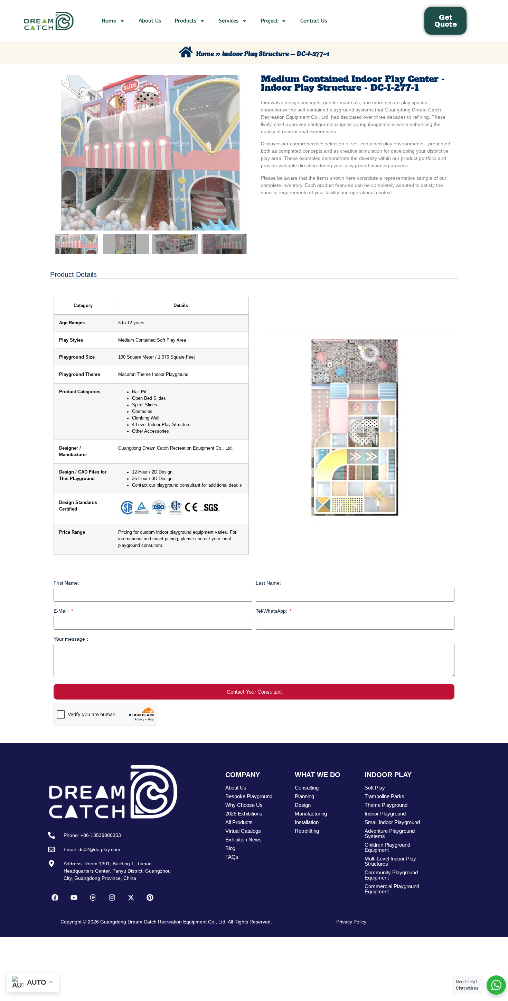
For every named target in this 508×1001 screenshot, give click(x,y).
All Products (239, 822)
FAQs (231, 857)
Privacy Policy (351, 922)
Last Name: (268, 583)
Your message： (72, 639)
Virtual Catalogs (243, 831)
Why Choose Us (244, 805)
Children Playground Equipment (387, 847)
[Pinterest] (150, 897)
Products (185, 21)
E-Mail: (62, 611)
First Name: (66, 583)
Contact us (313, 21)
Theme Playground (386, 805)
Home (109, 21)
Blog (230, 848)
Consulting (307, 788)
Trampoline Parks (384, 796)
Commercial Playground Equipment (392, 888)
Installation (307, 822)
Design (303, 805)
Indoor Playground (385, 814)
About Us (150, 21)
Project (269, 21)
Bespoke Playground (248, 796)
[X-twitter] (131, 897)
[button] (60, 152)
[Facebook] (55, 897)
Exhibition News (243, 839)
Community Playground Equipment (391, 875)
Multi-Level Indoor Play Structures (390, 861)
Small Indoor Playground (392, 822)
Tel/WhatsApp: (272, 611)
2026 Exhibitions (243, 814)
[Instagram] (112, 897)
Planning (304, 796)
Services (228, 21)
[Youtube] (74, 897)
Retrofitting (307, 831)
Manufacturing (311, 814)
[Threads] (93, 897)
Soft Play (375, 788)
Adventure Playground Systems (390, 833)
